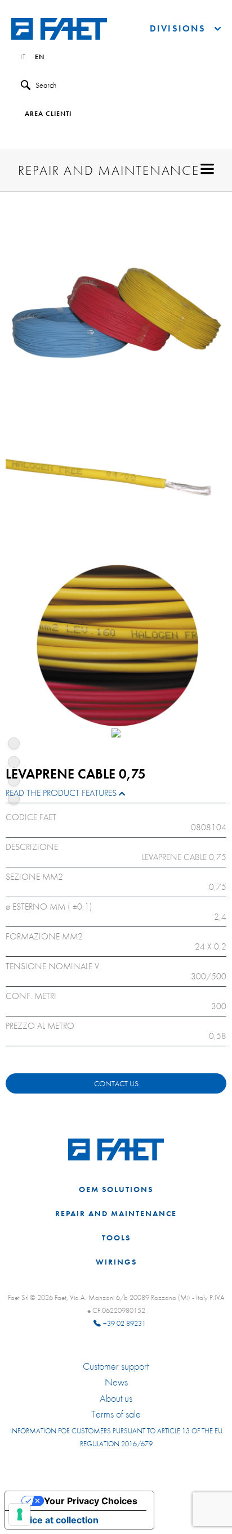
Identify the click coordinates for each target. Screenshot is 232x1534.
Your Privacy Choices (90, 1500)
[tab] (116, 795)
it (23, 57)
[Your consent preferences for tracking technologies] (19, 1514)
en (39, 57)
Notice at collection (56, 1520)
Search (45, 85)
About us (116, 1398)
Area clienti (48, 114)
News (116, 1382)
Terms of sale (116, 1414)
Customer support (116, 1366)
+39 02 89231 (124, 1323)
